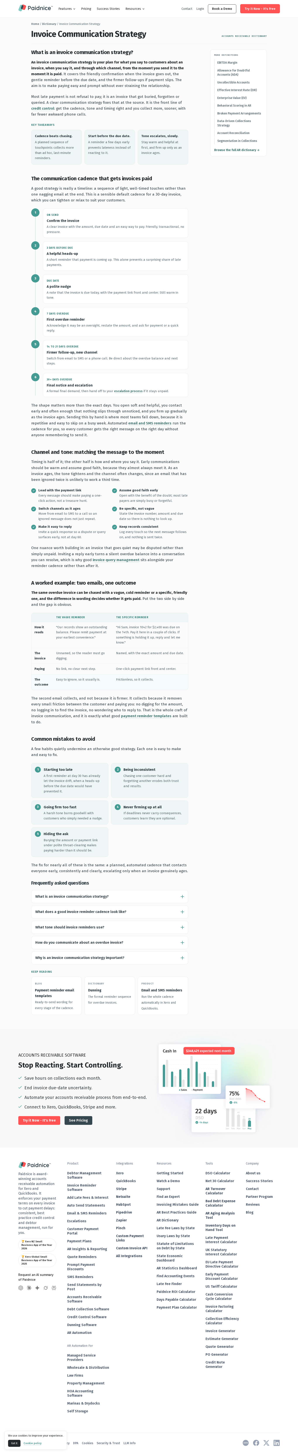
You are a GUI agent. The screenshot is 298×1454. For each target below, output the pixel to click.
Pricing (86, 9)
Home (35, 24)
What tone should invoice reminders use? (69, 927)
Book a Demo (222, 9)
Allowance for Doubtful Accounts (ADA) (233, 73)
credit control (42, 108)
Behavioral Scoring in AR (234, 105)
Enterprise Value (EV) (232, 98)
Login (200, 9)
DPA (75, 1443)
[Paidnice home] (35, 8)
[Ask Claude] (29, 1288)
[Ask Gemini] (37, 1288)
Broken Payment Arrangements (239, 113)
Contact (187, 9)
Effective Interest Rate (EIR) (237, 90)
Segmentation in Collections (237, 141)
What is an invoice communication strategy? (72, 896)
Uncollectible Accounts (233, 82)
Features (65, 9)
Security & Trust (108, 1443)
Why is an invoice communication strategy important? (79, 958)
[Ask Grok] (45, 1288)
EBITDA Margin (227, 63)
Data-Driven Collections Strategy (234, 123)
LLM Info (129, 1443)
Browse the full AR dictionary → (237, 150)
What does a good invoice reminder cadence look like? (80, 912)
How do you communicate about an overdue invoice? (79, 942)
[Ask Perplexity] (53, 1288)
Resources (133, 9)
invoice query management (116, 560)
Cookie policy (32, 1443)
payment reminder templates (146, 716)
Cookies (87, 1443)
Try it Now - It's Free (260, 9)
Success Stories (108, 9)
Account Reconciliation (233, 133)
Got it (14, 1443)
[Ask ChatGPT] (20, 1288)
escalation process (128, 391)
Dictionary (49, 24)
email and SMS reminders (149, 423)
